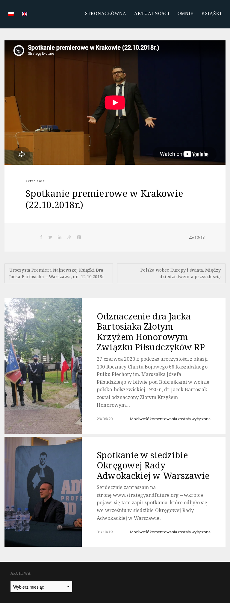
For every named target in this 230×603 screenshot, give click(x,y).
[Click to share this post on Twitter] (50, 237)
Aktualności (152, 13)
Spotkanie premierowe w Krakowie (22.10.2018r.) (104, 199)
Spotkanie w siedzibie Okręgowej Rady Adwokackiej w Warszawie (153, 465)
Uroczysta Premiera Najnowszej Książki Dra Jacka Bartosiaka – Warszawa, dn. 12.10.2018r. (57, 273)
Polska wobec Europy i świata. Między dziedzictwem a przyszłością (180, 273)
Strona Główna (105, 13)
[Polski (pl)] (11, 13)
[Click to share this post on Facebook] (41, 237)
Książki (212, 13)
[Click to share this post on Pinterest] (79, 237)
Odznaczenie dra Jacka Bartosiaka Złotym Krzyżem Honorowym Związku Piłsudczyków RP (151, 331)
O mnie (186, 13)
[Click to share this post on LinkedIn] (60, 237)
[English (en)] (24, 13)
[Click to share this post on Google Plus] (69, 237)
